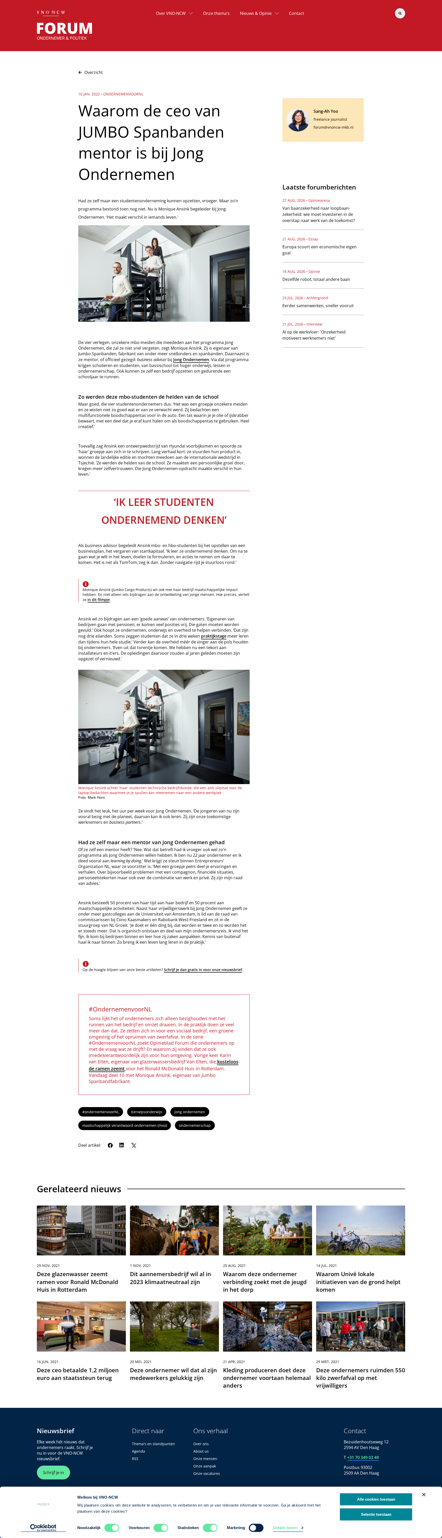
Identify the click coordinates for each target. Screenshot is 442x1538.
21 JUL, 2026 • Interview (302, 324)
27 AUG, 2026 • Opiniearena (306, 200)
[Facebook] (110, 1145)
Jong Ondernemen (191, 359)
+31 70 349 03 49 (363, 1457)
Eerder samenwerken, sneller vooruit (318, 305)
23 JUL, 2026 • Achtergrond (305, 297)
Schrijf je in (53, 1472)
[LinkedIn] (121, 1145)
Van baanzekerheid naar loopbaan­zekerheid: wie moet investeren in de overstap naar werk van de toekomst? (318, 214)
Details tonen (285, 1527)
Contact (296, 13)
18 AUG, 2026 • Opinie (301, 271)
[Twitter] (133, 1145)
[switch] (160, 1528)
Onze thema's (216, 13)
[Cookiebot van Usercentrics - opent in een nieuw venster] (43, 1528)
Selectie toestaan (376, 1514)
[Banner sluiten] (424, 1494)
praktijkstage (213, 636)
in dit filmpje (98, 599)
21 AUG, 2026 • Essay (300, 239)
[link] (81, 1252)
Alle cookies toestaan (376, 1499)
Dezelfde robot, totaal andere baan (316, 279)
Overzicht (93, 72)
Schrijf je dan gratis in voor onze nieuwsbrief (203, 969)
